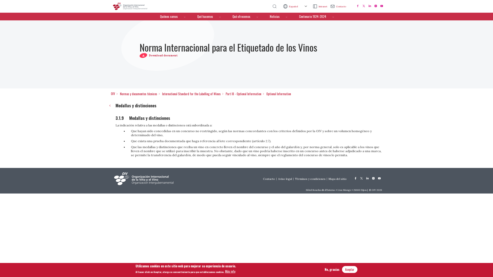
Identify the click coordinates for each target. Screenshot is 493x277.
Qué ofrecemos (241, 16)
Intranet (323, 6)
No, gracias (332, 269)
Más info (230, 271)
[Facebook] (357, 6)
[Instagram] (375, 6)
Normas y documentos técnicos (138, 94)
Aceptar (349, 269)
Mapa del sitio (338, 179)
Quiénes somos (169, 16)
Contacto (341, 6)
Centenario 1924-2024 (312, 16)
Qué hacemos (205, 16)
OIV (113, 93)
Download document (163, 55)
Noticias (275, 16)
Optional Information (278, 94)
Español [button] (293, 6)
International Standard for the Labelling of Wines (191, 94)
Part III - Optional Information (243, 94)
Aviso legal (285, 179)
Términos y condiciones (310, 179)
